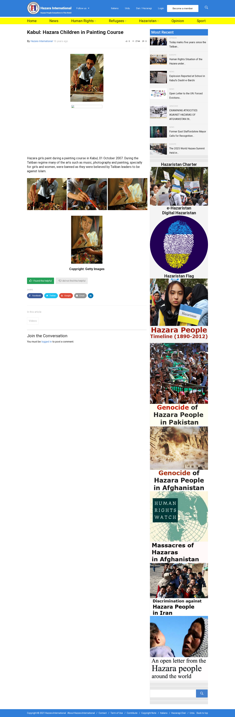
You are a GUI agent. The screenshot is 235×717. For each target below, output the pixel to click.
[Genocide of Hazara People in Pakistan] (179, 384)
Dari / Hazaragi (144, 8)
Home (32, 21)
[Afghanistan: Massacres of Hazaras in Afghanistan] (179, 526)
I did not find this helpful (73, 281)
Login (161, 8)
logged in (46, 341)
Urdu (127, 8)
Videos (33, 320)
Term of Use (116, 713)
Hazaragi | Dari (178, 713)
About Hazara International (81, 713)
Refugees (116, 21)
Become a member (183, 8)
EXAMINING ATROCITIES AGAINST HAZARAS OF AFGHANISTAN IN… (183, 115)
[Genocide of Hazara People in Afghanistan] (179, 458)
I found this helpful (42, 281)
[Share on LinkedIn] (90, 295)
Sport (201, 21)
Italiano (115, 8)
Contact (103, 713)
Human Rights (82, 21)
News (53, 21)
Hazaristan (148, 21)
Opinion (178, 21)
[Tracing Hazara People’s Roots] (179, 693)
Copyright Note (148, 713)
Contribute (132, 713)
